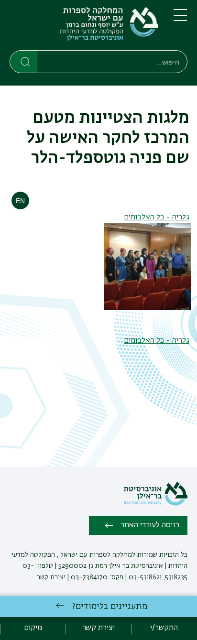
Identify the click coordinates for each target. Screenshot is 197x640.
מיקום (33, 628)
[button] (147, 308)
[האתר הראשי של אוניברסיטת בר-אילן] (155, 503)
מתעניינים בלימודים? (109, 606)
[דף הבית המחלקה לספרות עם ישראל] (84, 27)
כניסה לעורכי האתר (149, 525)
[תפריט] (180, 19)
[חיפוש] (24, 61)
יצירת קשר (51, 577)
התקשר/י (164, 628)
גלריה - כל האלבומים (156, 217)
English (20, 200)
